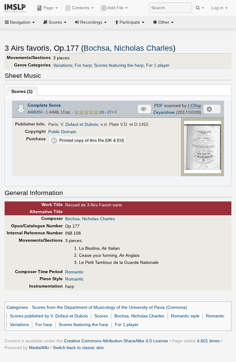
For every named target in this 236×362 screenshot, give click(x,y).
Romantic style (185, 315)
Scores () (22, 91)
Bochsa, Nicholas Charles (128, 48)
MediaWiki (39, 347)
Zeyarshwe (164, 112)
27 (109, 112)
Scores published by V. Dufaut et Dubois (49, 315)
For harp (83, 65)
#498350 (35, 112)
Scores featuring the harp (119, 65)
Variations (62, 65)
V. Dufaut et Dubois (79, 124)
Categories (17, 307)
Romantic (74, 271)
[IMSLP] (16, 7)
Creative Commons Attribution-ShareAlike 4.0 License (116, 340)
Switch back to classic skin (78, 347)
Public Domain (62, 131)
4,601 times (208, 340)
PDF (158, 105)
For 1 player (158, 65)
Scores (101, 315)
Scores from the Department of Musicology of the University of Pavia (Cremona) (109, 307)
